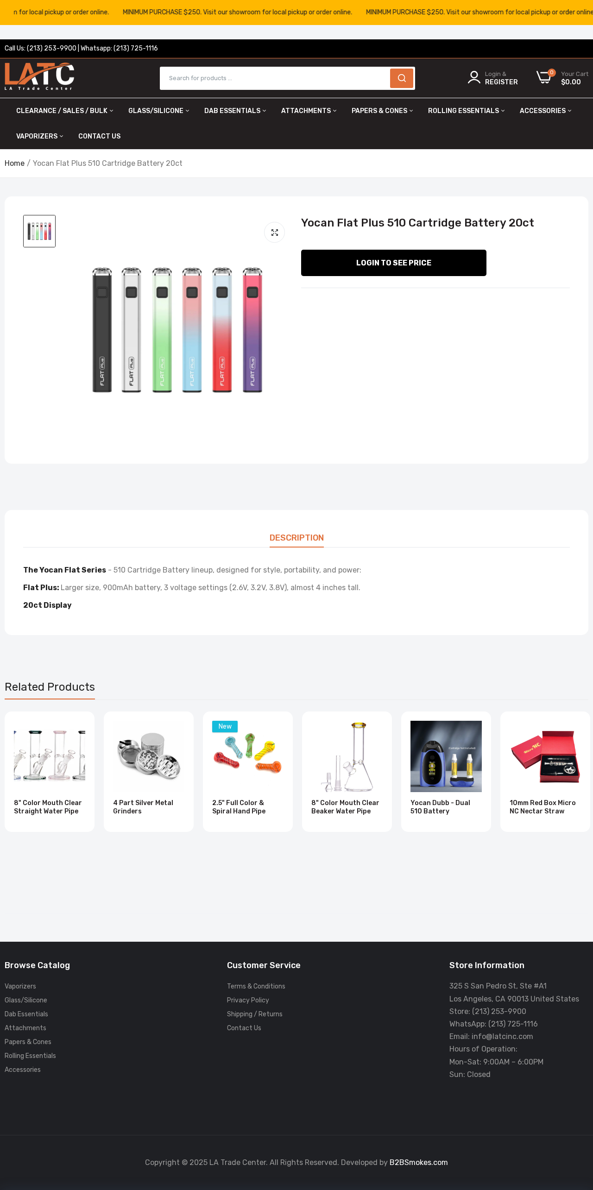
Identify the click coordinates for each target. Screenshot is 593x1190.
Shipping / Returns (255, 1014)
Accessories (543, 111)
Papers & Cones (380, 111)
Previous (27, 798)
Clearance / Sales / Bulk (62, 111)
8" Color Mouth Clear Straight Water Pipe (48, 807)
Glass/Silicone (156, 111)
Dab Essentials (233, 111)
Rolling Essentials (464, 111)
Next (565, 798)
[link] (77, 729)
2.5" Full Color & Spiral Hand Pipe (238, 807)
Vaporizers (37, 136)
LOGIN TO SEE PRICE (393, 262)
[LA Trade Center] (39, 78)
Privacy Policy (248, 1000)
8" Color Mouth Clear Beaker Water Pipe (345, 807)
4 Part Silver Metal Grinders (143, 807)
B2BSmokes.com (419, 1162)
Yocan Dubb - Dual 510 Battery (440, 807)
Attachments (306, 111)
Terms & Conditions (256, 986)
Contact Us (99, 136)
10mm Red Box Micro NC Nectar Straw (543, 807)
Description (297, 538)
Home (15, 163)
